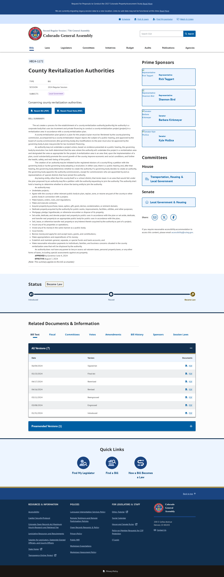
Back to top (188, 493)
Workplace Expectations (80, 546)
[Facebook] (173, 217)
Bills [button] (31, 47)
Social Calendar (119, 518)
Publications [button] (168, 47)
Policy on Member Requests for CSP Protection (127, 532)
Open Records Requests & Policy (84, 527)
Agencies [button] (190, 47)
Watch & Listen (187, 19)
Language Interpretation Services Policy (87, 512)
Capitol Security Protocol (39, 518)
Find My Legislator (164, 19)
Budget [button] (130, 47)
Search (190, 33)
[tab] (35, 335)
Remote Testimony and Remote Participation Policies (83, 519)
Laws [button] (47, 47)
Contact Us (161, 530)
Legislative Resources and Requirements (46, 533)
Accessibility (33, 512)
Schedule (126, 19)
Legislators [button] (66, 47)
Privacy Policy (76, 533)
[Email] (155, 217)
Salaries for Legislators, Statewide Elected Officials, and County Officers (46, 541)
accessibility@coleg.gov (182, 232)
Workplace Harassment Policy (83, 552)
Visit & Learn (143, 19)
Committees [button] (88, 47)
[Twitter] (164, 217)
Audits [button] (148, 47)
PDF (190, 365)
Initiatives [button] (110, 47)
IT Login (115, 539)
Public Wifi (74, 539)
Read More (147, 3)
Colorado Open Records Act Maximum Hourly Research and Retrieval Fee (45, 526)
